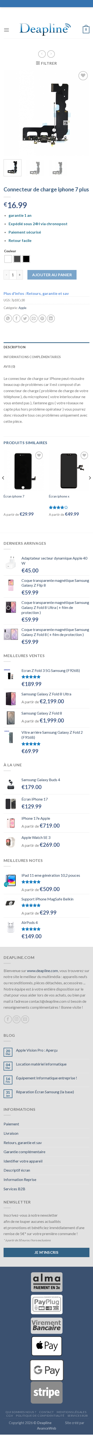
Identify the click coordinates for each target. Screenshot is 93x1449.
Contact (46, 1412)
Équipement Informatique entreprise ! (46, 1078)
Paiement (11, 1124)
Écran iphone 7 (14, 496)
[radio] (8, 259)
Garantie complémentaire (24, 1151)
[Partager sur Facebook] (17, 318)
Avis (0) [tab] (9, 366)
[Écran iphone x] (69, 470)
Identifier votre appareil (23, 1161)
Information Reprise (20, 1179)
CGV (9, 1415)
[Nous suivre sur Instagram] (17, 1019)
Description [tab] (15, 347)
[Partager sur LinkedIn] (51, 318)
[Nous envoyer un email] (25, 1019)
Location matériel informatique (41, 1064)
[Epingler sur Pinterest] (42, 318)
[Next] (82, 112)
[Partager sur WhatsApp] (8, 318)
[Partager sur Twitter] (25, 318)
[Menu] (6, 30)
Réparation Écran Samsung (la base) (45, 1091)
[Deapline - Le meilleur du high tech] (46, 30)
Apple (22, 308)
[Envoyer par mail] (34, 318)
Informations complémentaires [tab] (32, 357)
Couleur (10, 251)
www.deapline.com (42, 970)
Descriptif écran (17, 1170)
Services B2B (14, 1188)
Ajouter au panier (52, 274)
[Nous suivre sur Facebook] (8, 1019)
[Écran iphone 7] (24, 470)
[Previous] (11, 112)
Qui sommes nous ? (20, 1412)
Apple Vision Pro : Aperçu (36, 1050)
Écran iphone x (59, 496)
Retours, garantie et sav (23, 1142)
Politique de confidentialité (40, 1415)
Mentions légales (71, 1412)
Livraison (11, 1133)
